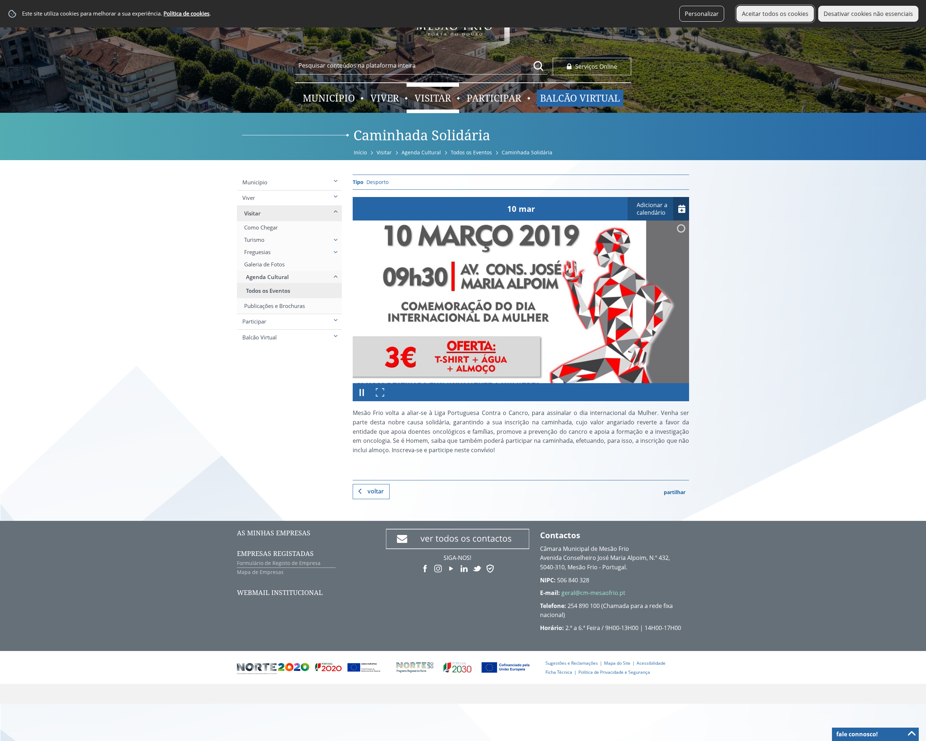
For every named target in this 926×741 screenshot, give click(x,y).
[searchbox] (421, 65)
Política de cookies (186, 13)
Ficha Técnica (558, 672)
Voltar (376, 491)
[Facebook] (425, 568)
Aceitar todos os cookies (775, 14)
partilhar (674, 492)
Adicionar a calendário (652, 209)
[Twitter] (477, 568)
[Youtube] (451, 568)
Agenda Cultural (421, 152)
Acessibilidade (651, 663)
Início (360, 152)
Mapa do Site (617, 663)
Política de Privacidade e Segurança (614, 672)
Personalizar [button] (702, 14)
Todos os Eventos (471, 152)
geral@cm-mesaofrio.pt (593, 593)
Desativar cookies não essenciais (868, 14)
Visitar (384, 152)
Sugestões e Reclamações (571, 663)
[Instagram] (438, 568)
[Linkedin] (464, 568)
